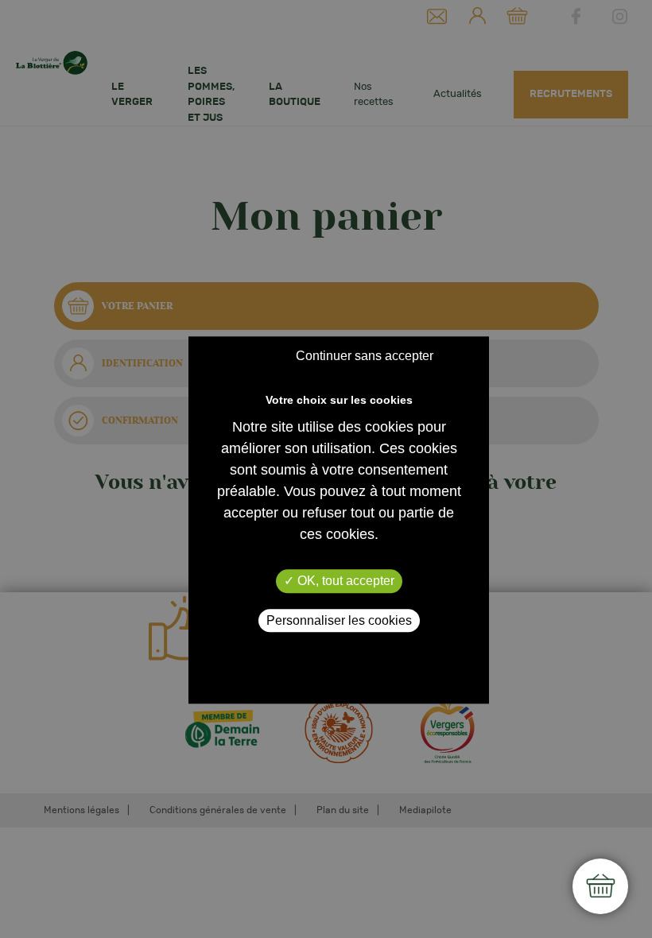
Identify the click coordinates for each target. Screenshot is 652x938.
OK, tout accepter (344, 581)
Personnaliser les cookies (339, 620)
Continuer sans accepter (364, 356)
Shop (600, 886)
